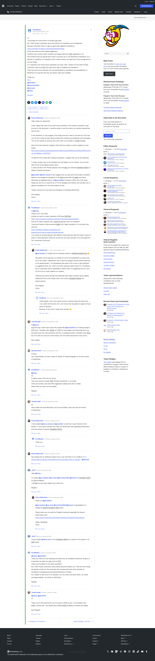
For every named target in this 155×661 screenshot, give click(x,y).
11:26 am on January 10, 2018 (51, 453)
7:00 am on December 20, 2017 (49, 370)
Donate (96, 641)
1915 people (107, 362)
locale (77, 141)
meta (70, 54)
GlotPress (67, 216)
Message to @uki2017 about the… (116, 224)
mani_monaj (45, 175)
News (8, 638)
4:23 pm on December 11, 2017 (50, 350)
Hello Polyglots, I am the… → (83, 621)
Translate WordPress (16, 12)
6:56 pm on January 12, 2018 (48, 552)
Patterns (38, 644)
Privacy (9, 644)
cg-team (31, 88)
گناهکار (33, 470)
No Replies (107, 352)
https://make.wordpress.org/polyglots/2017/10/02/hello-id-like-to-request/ (55, 459)
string (88, 333)
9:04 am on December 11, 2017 (41, 31)
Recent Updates (109, 339)
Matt (123, 638)
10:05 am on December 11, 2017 (49, 207)
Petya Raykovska (37, 118)
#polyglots (125, 89)
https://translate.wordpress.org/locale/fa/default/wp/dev (46, 49)
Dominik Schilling (109, 256)
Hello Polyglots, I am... (113, 330)
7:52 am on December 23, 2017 (50, 401)
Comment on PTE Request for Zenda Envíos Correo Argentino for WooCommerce (118, 306)
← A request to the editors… (36, 621)
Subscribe (108, 135)
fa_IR (46, 33)
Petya (38, 473)
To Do (106, 346)
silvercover (46, 539)
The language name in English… (115, 194)
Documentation (68, 638)
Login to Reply (32, 108)
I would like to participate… (114, 201)
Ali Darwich (107, 268)
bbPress (124, 641)
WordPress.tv (69, 644)
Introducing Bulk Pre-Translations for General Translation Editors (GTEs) (117, 231)
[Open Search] (135, 6)
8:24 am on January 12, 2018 (55, 497)
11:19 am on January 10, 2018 (51, 420)
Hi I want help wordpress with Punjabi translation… (115, 190)
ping (65, 168)
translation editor (85, 478)
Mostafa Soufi (36, 351)
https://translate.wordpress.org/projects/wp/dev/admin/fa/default (56, 219)
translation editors (62, 539)
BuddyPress (125, 644)
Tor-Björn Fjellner (109, 265)
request (30, 95)
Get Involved (96, 635)
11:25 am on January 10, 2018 (52, 439)
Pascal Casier (108, 259)
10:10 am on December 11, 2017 (56, 250)
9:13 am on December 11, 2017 (52, 118)
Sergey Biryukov (109, 262)
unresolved (123, 149)
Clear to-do (43, 108)
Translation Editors (82, 168)
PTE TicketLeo (111, 161)
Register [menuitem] (152, 1)
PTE (74, 180)
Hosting (9, 641)
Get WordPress (147, 6)
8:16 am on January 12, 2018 (44, 470)
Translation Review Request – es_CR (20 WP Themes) (117, 169)
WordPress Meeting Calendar (113, 111)
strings (52, 330)
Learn (65, 635)
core (56, 41)
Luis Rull (106, 291)
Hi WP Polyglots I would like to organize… (114, 186)
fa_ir (29, 80)
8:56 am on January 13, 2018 (49, 592)
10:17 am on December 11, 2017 (55, 298)
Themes (38, 638)
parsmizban (59, 180)
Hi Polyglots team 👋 (112, 165)
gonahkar (31, 83)
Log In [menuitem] (146, 1)
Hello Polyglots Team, (113, 325)
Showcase (39, 635)
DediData (42, 298)
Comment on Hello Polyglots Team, (117, 320)
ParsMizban (37, 30)
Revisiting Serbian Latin (113, 217)
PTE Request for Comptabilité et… (116, 153)
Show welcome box (140, 17)
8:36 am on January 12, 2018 (44, 536)
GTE (43, 67)
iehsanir (85, 459)
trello (33, 542)
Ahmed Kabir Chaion (110, 288)
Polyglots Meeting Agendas (113, 107)
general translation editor (51, 508)
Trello (51, 381)
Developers (67, 641)
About (9, 635)
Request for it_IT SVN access (114, 220)
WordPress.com (126, 635)
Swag (95, 644)
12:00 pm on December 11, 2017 (50, 321)
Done (105, 349)
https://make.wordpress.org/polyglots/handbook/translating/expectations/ (59, 518)
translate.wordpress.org (79, 253)
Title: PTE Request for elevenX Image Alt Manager (117, 157)
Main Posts (109, 74)
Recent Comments (110, 342)
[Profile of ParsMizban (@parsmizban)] (29, 31)
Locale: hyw (110, 198)
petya (30, 91)
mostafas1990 (33, 85)
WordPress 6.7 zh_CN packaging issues (117, 227)
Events (95, 638)
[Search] (128, 53)
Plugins (38, 641)
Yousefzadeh (36, 321)
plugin (76, 177)
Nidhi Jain (107, 294)
